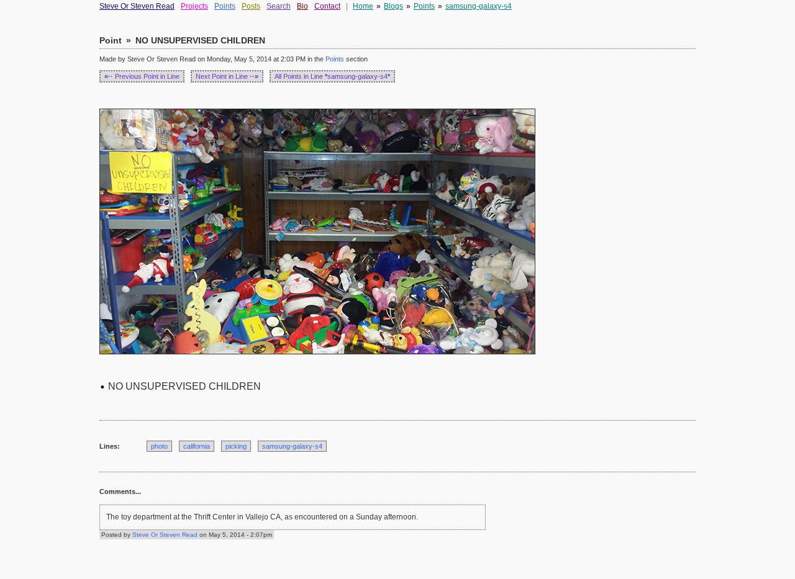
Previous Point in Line (141, 76)
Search (278, 6)
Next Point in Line (227, 76)
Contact (327, 6)
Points (224, 6)
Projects (194, 6)
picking (236, 446)
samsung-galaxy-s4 (478, 6)
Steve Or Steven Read (137, 6)
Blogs (393, 6)
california (196, 446)
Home (363, 6)
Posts (251, 6)
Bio (302, 6)
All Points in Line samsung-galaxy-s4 (332, 76)
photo (159, 446)
